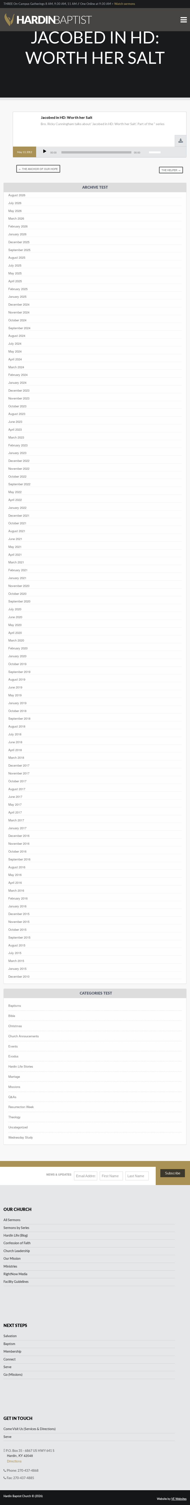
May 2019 (15, 695)
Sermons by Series (16, 1228)
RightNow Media (15, 1274)
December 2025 (18, 242)
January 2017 (17, 828)
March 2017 (16, 820)
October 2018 (17, 711)
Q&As (12, 1097)
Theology (14, 1117)
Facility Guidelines (15, 1282)
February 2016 (18, 898)
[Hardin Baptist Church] (47, 13)
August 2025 (16, 257)
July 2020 (14, 609)
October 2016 (17, 851)
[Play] (44, 151)
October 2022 (17, 476)
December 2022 (18, 460)
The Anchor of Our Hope (38, 169)
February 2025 (18, 289)
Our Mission (12, 1258)
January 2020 (17, 656)
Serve (7, 1367)
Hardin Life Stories (20, 1066)
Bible (11, 1016)
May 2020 (15, 625)
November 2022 (18, 468)
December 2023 (18, 390)
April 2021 (15, 554)
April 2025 (15, 281)
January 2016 (17, 906)
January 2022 (17, 507)
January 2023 (17, 453)
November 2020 (18, 586)
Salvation (10, 1336)
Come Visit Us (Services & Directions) (29, 1429)
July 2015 (14, 953)
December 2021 (18, 515)
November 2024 (18, 312)
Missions (14, 1086)
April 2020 (15, 632)
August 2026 (16, 195)
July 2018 (14, 734)
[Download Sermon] (180, 141)
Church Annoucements (23, 1036)
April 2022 (15, 500)
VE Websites (179, 1499)
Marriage (14, 1076)
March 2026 (16, 218)
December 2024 (18, 304)
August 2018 (16, 726)
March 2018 (16, 757)
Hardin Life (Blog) (15, 1235)
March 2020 (16, 640)
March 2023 (16, 437)
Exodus (13, 1056)
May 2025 (15, 273)
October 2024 (17, 320)
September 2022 (19, 484)
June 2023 (15, 421)
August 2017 (16, 789)
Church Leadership (16, 1251)
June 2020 (15, 617)
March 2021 (16, 562)
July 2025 (14, 265)
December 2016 (18, 835)
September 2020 (19, 601)
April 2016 (15, 882)
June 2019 (15, 687)
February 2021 (18, 570)
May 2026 (15, 211)
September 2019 (19, 672)
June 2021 (15, 539)
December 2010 (18, 976)
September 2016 (19, 859)
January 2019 (17, 703)
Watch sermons (124, 4)
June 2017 (15, 796)
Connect (9, 1359)
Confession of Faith (17, 1243)
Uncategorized (18, 1127)
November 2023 (18, 398)
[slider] (155, 152)
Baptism (9, 1344)
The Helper (171, 170)
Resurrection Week (21, 1107)
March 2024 (16, 367)
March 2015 (16, 960)
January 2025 (17, 296)
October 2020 (17, 593)
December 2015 (18, 914)
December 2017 (18, 765)
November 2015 (18, 921)
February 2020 (18, 648)
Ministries (10, 1266)
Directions (14, 1461)
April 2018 (15, 750)
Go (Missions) (12, 1374)
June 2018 (15, 742)
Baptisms (14, 1005)
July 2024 (14, 343)
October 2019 (17, 664)
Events (13, 1046)
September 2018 (19, 718)
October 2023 (17, 406)
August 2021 (16, 531)
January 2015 (17, 968)
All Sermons (11, 1220)
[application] (101, 152)
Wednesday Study (20, 1137)
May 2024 (15, 351)
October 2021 (17, 523)
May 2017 (15, 804)
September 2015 (19, 937)
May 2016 (15, 874)
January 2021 (17, 578)
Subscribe (172, 1173)
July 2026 (14, 203)
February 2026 (18, 226)
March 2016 (16, 890)
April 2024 (15, 359)
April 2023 (15, 429)
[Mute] (144, 151)
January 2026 (17, 234)
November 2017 (18, 773)
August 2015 (16, 945)
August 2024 (16, 335)
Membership (12, 1351)
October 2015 (17, 929)
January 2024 (17, 382)
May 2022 (15, 492)
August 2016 (16, 867)
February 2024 (18, 374)
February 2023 (18, 445)
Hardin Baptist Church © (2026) (23, 1496)
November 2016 (18, 843)
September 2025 (19, 250)
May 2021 (15, 546)
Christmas (15, 1026)
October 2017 (17, 781)
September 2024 (19, 328)
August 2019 (16, 679)
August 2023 (16, 414)
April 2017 (15, 812)
